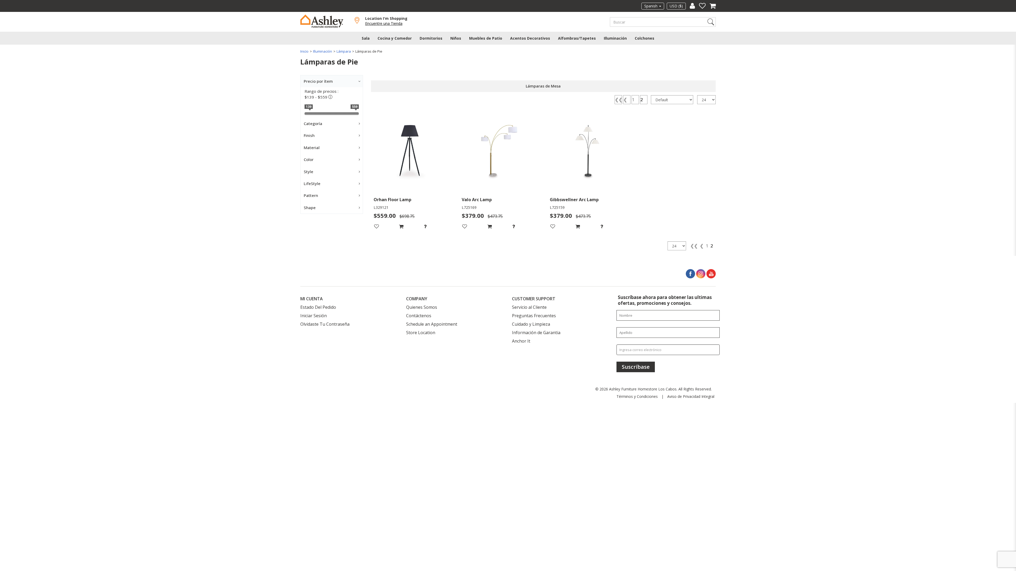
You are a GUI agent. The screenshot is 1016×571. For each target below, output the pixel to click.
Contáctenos (418, 316)
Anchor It (521, 341)
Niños (455, 38)
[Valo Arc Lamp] (499, 152)
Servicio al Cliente (529, 307)
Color (309, 159)
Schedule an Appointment (431, 324)
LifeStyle (312, 183)
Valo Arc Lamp (477, 199)
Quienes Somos (421, 307)
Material (312, 147)
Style (308, 171)
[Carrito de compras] (711, 6)
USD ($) (676, 5)
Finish (309, 135)
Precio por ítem (318, 81)
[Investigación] (436, 227)
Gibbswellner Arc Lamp (574, 199)
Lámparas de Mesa (543, 86)
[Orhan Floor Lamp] (411, 152)
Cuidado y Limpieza (531, 324)
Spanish (651, 5)
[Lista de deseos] (700, 6)
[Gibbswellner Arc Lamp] (587, 152)
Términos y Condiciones (637, 396)
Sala (366, 38)
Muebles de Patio (485, 38)
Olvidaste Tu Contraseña (325, 324)
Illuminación (615, 38)
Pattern (311, 195)
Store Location (420, 332)
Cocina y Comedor (395, 38)
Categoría (313, 123)
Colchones (644, 38)
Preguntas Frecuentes (534, 316)
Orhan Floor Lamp (392, 199)
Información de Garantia (536, 332)
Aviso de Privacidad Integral (690, 396)
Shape (310, 207)
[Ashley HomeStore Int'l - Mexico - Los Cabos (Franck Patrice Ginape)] (326, 20)
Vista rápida (411, 187)
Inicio (304, 51)
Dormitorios (431, 38)
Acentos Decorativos (530, 38)
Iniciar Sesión (313, 316)
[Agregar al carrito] (411, 227)
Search (710, 22)
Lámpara (344, 51)
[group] (435, 227)
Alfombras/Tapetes (577, 38)
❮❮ (618, 99)
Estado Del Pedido (318, 307)
